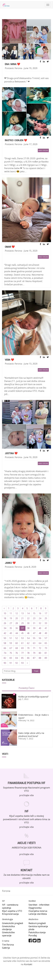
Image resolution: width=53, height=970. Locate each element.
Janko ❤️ (10, 562)
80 (40, 652)
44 (16, 633)
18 (5, 618)
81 (46, 652)
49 (46, 633)
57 (46, 638)
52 (16, 638)
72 (40, 648)
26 (5, 623)
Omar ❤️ (10, 246)
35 (11, 628)
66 (5, 648)
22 (28, 618)
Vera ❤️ (9, 359)
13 (22, 613)
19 (11, 618)
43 (11, 633)
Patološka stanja (37, 932)
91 (11, 662)
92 (16, 662)
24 (40, 618)
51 (11, 638)
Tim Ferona (8, 944)
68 (16, 648)
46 (28, 633)
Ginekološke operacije (8, 934)
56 (40, 638)
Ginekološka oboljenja (8, 928)
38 (28, 628)
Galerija (6, 947)
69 (22, 648)
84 (16, 657)
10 (5, 613)
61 (22, 643)
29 (22, 623)
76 (16, 652)
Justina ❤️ (11, 453)
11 (11, 613)
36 (16, 628)
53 (22, 638)
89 (46, 657)
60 (16, 643)
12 (16, 613)
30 (28, 623)
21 (22, 618)
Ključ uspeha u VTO (12, 910)
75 (11, 652)
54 (28, 638)
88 (40, 657)
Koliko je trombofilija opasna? (33, 696)
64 (40, 643)
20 (16, 618)
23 (34, 618)
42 (5, 633)
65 (46, 643)
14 (28, 613)
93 (22, 662)
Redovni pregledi (37, 923)
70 (28, 648)
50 (5, 638)
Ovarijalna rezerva (38, 910)
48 (40, 633)
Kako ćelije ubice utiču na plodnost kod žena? (31, 735)
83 (11, 657)
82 (5, 657)
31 (34, 623)
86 (28, 657)
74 (5, 652)
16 (40, 613)
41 (46, 628)
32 (40, 623)
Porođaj (33, 935)
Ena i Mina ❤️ (12, 64)
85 (22, 657)
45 (22, 633)
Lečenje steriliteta (38, 913)
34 (5, 628)
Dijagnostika (35, 907)
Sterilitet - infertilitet (39, 904)
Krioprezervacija (10, 913)
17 (46, 613)
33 (46, 623)
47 (34, 633)
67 (11, 648)
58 (5, 643)
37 (22, 628)
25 (46, 618)
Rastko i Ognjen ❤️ (16, 140)
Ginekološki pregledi (12, 923)
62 (28, 643)
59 (11, 643)
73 (46, 648)
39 (34, 628)
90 (5, 662)
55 (34, 638)
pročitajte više (26, 795)
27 (11, 623)
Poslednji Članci (26, 688)
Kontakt (28, 964)
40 (40, 628)
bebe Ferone (43, 150)
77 (22, 652)
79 (34, 652)
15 (34, 613)
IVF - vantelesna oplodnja (10, 906)
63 (34, 643)
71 (34, 648)
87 (34, 657)
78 (28, 652)
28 (16, 623)
